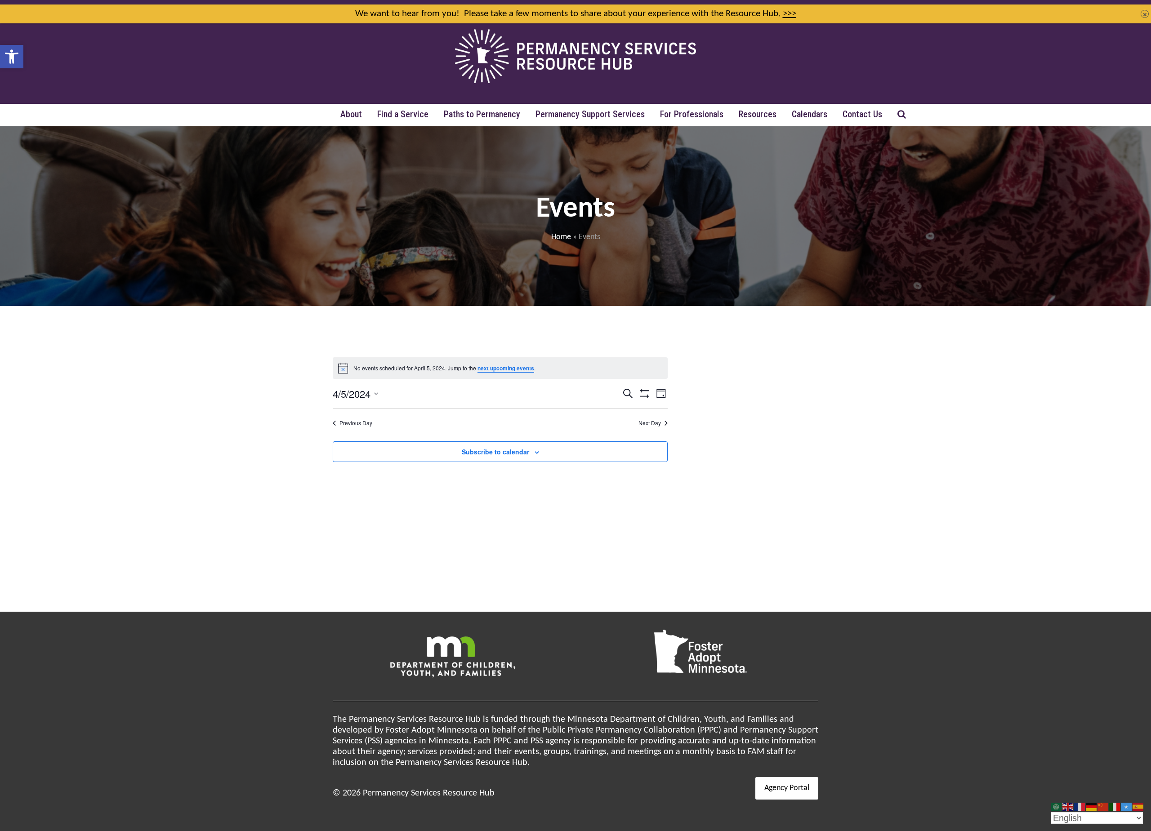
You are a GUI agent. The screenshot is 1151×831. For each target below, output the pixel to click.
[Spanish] (1138, 806)
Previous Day (355, 423)
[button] (11, 56)
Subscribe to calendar (495, 451)
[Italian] (1115, 806)
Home (561, 237)
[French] (1080, 806)
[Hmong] (1103, 806)
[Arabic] (1056, 806)
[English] (1068, 806)
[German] (1091, 806)
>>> (789, 13)
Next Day (649, 423)
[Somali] (1127, 806)
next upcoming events (505, 368)
